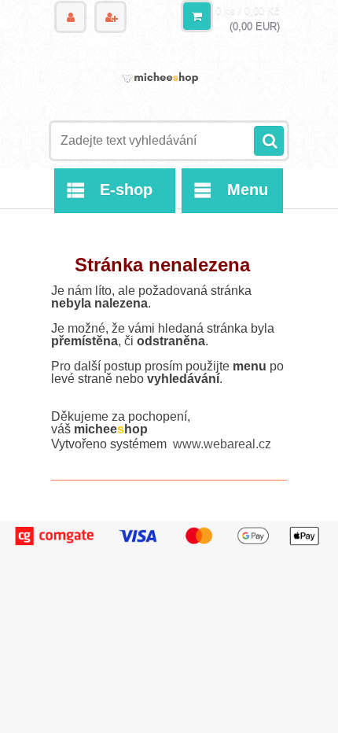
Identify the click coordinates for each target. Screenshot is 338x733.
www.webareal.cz (222, 444)
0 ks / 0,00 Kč (247, 11)
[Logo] (159, 77)
